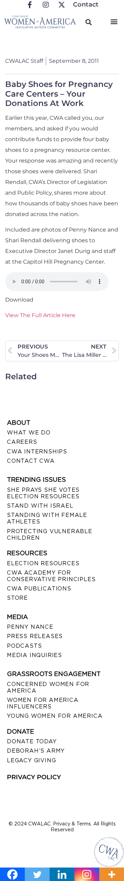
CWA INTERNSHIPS (37, 451)
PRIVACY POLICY (34, 777)
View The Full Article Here (40, 315)
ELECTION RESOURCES (43, 563)
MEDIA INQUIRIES (34, 655)
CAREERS (22, 442)
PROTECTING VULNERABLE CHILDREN (49, 534)
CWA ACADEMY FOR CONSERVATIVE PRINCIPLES (51, 576)
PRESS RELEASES (35, 636)
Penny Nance (30, 627)
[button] (114, 21)
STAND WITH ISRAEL (40, 505)
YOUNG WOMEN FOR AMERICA (54, 716)
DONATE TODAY (32, 741)
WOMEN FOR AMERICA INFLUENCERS (43, 703)
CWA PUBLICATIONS (39, 588)
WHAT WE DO (29, 432)
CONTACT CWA (31, 461)
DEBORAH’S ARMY (36, 750)
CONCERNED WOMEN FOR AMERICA (48, 687)
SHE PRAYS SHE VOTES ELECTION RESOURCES (43, 493)
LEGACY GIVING (31, 760)
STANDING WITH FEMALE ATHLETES (47, 518)
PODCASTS (24, 646)
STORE (17, 598)
